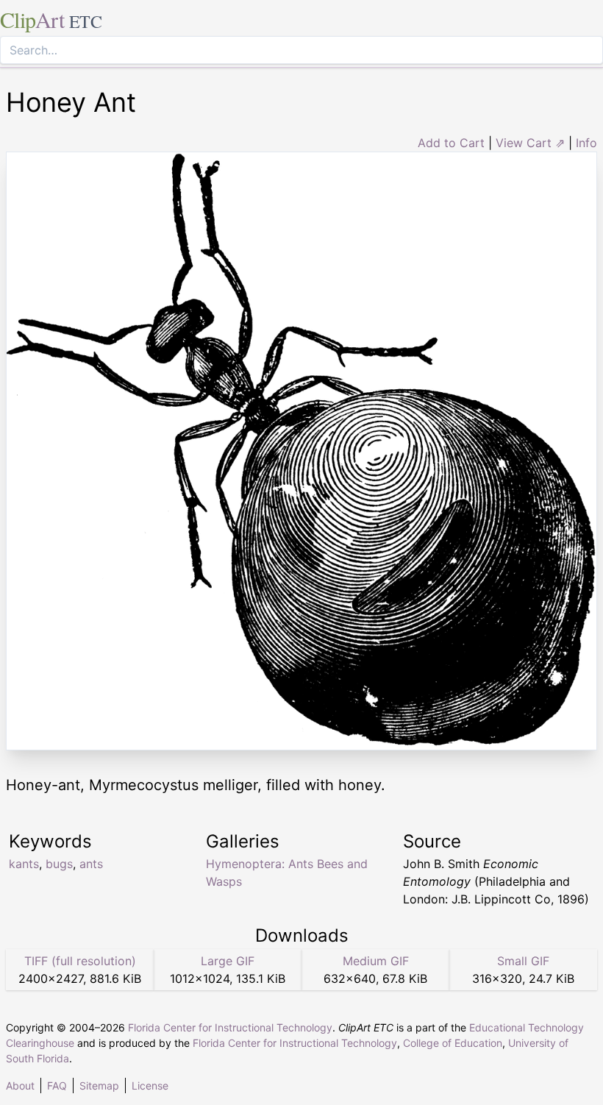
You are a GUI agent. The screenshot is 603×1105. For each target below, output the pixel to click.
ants (91, 863)
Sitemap (99, 1085)
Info (586, 142)
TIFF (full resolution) (80, 960)
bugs (59, 863)
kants (24, 863)
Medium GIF (376, 960)
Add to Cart (451, 142)
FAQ (57, 1085)
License (150, 1085)
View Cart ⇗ (530, 142)
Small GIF (523, 960)
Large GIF (227, 960)
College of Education (452, 1043)
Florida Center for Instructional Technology (230, 1027)
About (20, 1085)
